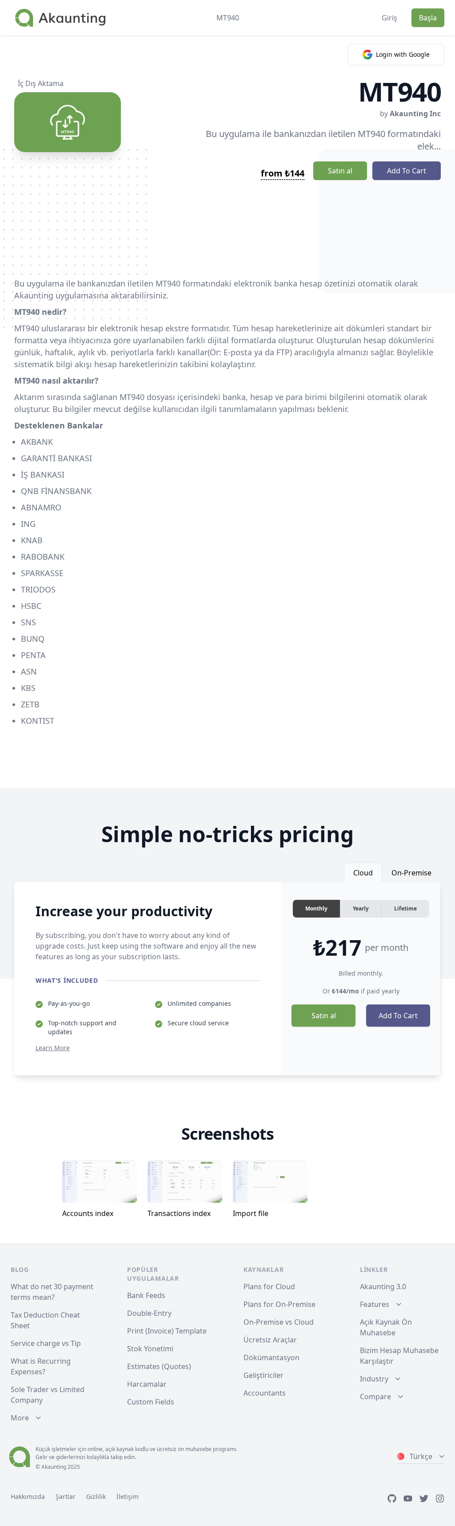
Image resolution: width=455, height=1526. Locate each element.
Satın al (340, 171)
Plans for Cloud (269, 1286)
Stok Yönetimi (150, 1348)
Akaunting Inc (415, 113)
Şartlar (66, 1496)
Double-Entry (149, 1313)
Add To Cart (406, 171)
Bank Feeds (146, 1295)
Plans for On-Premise (279, 1304)
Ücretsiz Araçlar (270, 1340)
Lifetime (405, 908)
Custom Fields (150, 1402)
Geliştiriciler (263, 1375)
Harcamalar (147, 1384)
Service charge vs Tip (46, 1343)
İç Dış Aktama (41, 83)
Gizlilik (96, 1496)
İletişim (127, 1496)
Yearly (361, 908)
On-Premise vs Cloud (278, 1322)
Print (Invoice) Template (167, 1331)
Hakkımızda (28, 1496)
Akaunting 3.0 (383, 1286)
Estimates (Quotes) (159, 1366)
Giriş (389, 18)
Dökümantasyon (271, 1357)
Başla (428, 18)
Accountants (264, 1393)
